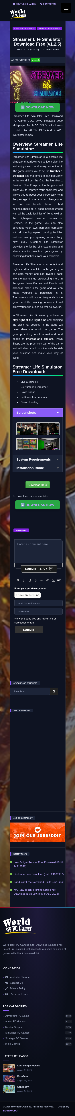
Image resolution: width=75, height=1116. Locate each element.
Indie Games (38, 1043)
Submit (29, 629)
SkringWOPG (10, 1110)
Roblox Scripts (38, 1027)
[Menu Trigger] (66, 8)
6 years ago (34, 49)
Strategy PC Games (38, 1038)
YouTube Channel (25, 4)
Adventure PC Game (38, 1015)
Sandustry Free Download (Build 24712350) (39, 881)
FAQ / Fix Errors (18, 994)
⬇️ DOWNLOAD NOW (37, 107)
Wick (19, 49)
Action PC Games (38, 1021)
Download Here (37, 484)
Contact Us (49, 4)
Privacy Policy (17, 988)
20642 (52, 49)
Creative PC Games (24, 29)
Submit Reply (36, 568)
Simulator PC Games (49, 29)
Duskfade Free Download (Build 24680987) (39, 874)
